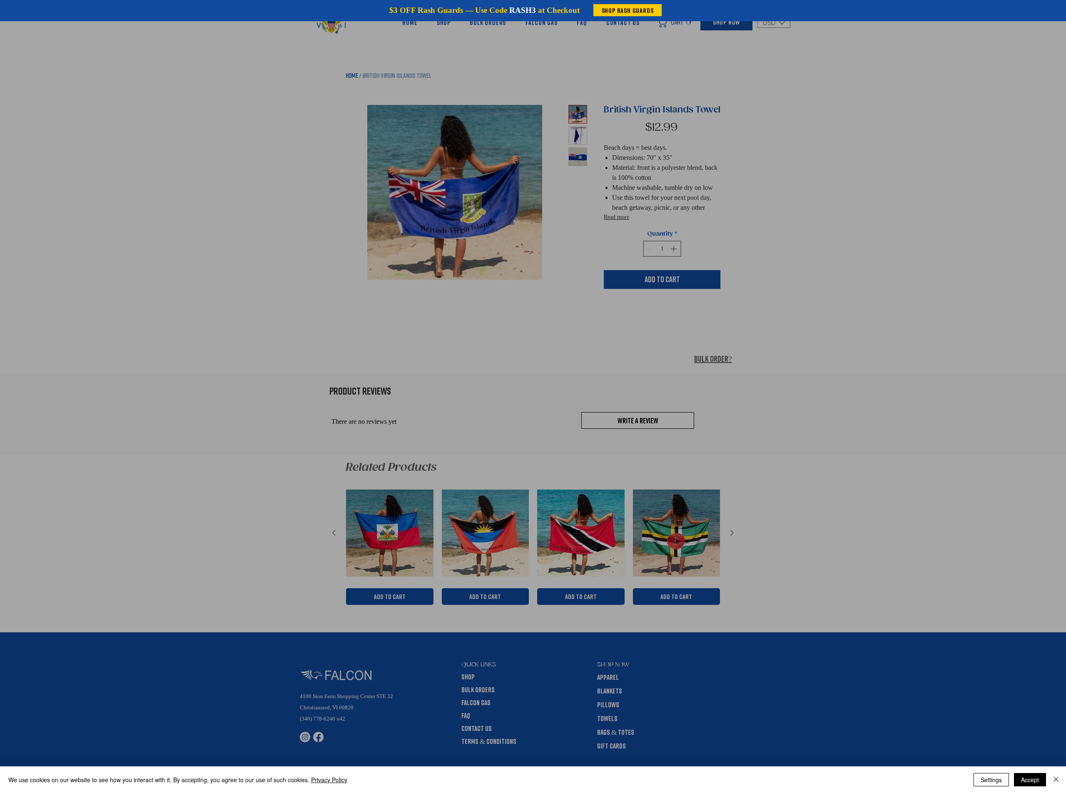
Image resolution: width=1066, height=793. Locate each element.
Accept (1030, 780)
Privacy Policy (329, 780)
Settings (991, 780)
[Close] (1056, 779)
